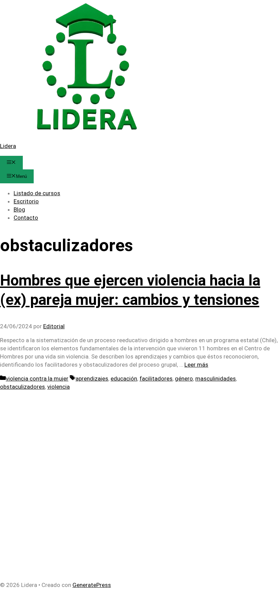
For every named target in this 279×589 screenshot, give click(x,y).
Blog (19, 209)
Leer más (196, 364)
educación (124, 378)
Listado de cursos (37, 193)
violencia (58, 386)
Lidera (8, 146)
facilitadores (156, 378)
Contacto (26, 217)
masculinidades (215, 378)
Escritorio (26, 201)
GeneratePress (91, 585)
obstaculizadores (22, 386)
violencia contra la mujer (37, 378)
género (184, 378)
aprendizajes (92, 378)
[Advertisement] (139, 438)
